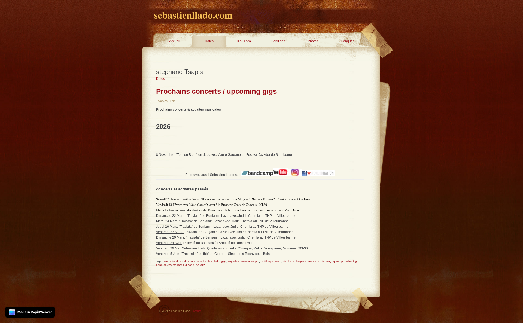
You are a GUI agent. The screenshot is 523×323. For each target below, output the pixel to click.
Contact (196, 311)
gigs (223, 261)
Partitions (278, 41)
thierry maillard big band (179, 264)
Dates (209, 41)
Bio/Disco (244, 41)
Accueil (174, 41)
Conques (347, 41)
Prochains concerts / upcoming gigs (216, 91)
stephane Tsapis (293, 261)
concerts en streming (318, 261)
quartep (338, 261)
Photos (313, 41)
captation (234, 261)
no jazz (200, 264)
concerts (169, 261)
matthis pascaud (271, 261)
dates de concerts (187, 261)
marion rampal (250, 261)
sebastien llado (210, 261)
